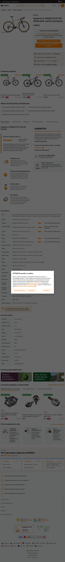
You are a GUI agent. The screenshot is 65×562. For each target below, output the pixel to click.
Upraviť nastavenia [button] (19, 290)
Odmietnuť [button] (32, 290)
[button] (31, 284)
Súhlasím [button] (47, 290)
